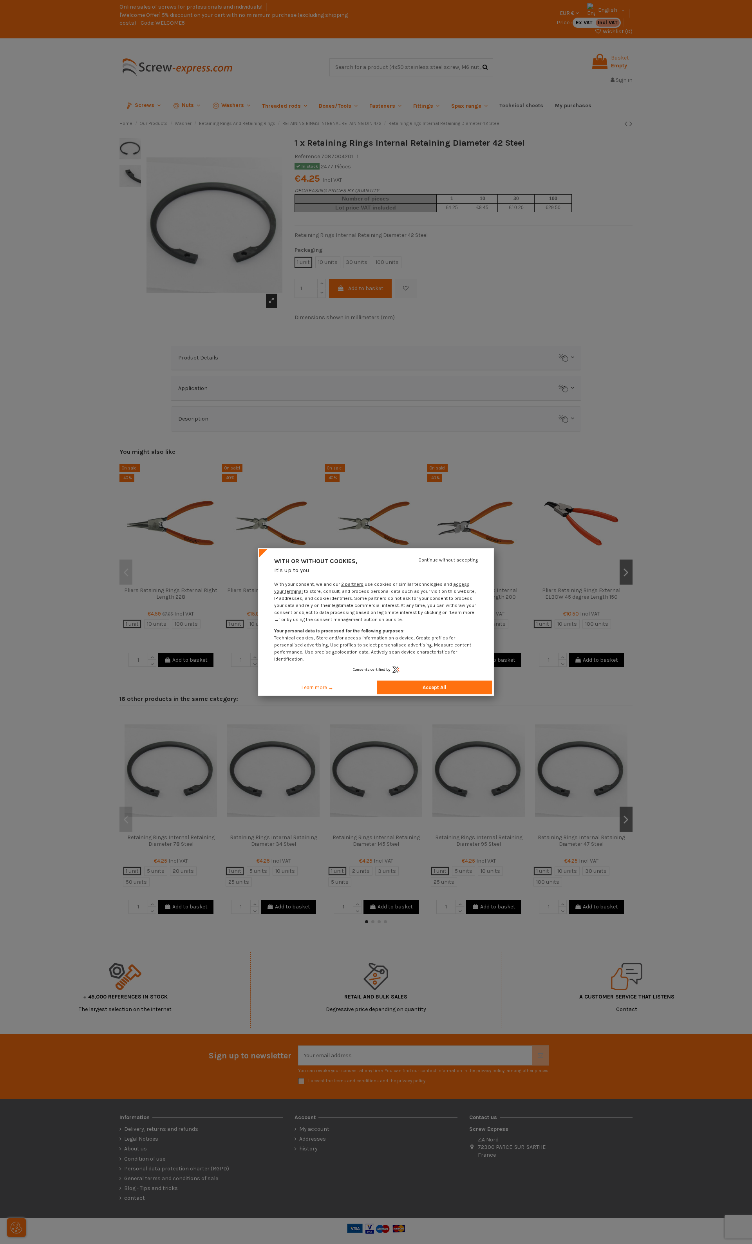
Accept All (434, 687)
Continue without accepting (448, 560)
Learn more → (317, 687)
